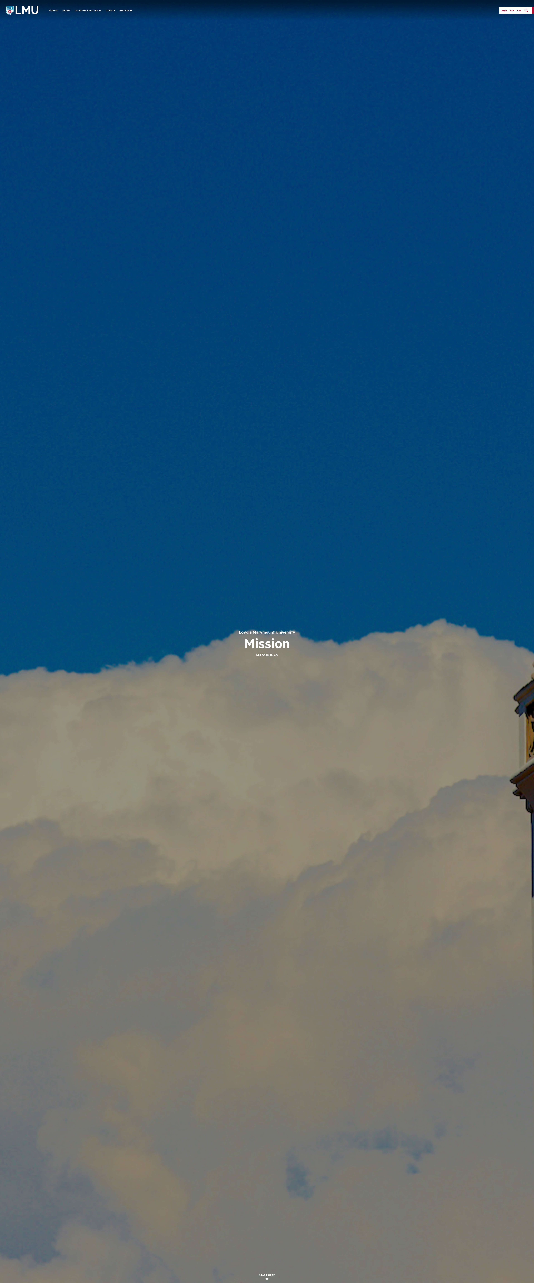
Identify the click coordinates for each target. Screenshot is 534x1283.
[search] (526, 10)
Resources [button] (125, 10)
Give (519, 10)
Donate (110, 10)
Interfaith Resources (88, 10)
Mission (53, 10)
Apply (504, 10)
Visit (512, 10)
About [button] (67, 10)
